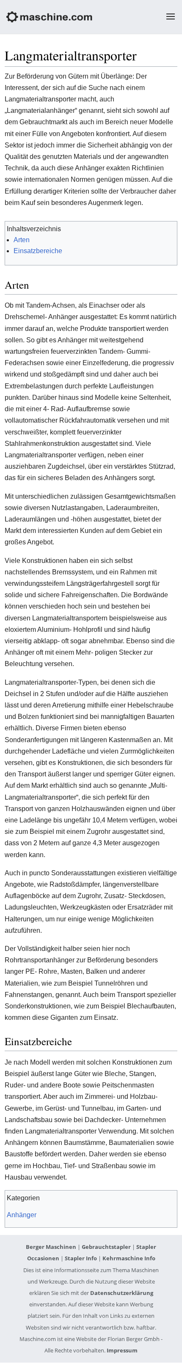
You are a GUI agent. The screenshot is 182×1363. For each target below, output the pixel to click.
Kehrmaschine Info (128, 1258)
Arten (22, 239)
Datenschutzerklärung (121, 1293)
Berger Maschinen (51, 1247)
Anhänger (21, 1214)
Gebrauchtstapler (106, 1247)
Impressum (122, 1350)
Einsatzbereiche (38, 250)
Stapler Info (81, 1258)
